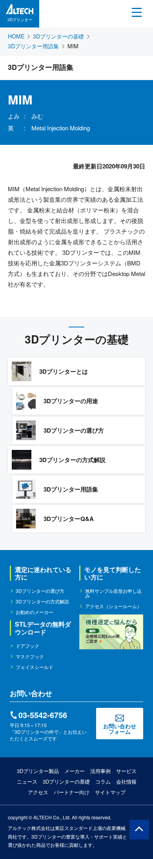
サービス (126, 771)
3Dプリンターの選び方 (40, 591)
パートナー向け (71, 792)
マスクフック (30, 656)
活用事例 (100, 771)
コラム (103, 781)
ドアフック (27, 645)
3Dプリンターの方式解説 (42, 601)
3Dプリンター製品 (38, 771)
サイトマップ (110, 792)
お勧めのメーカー (34, 612)
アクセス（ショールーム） (113, 606)
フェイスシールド (34, 667)
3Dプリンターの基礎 (66, 781)
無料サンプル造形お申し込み (113, 593)
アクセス (38, 792)
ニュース (27, 781)
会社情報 (126, 781)
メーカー (74, 771)
